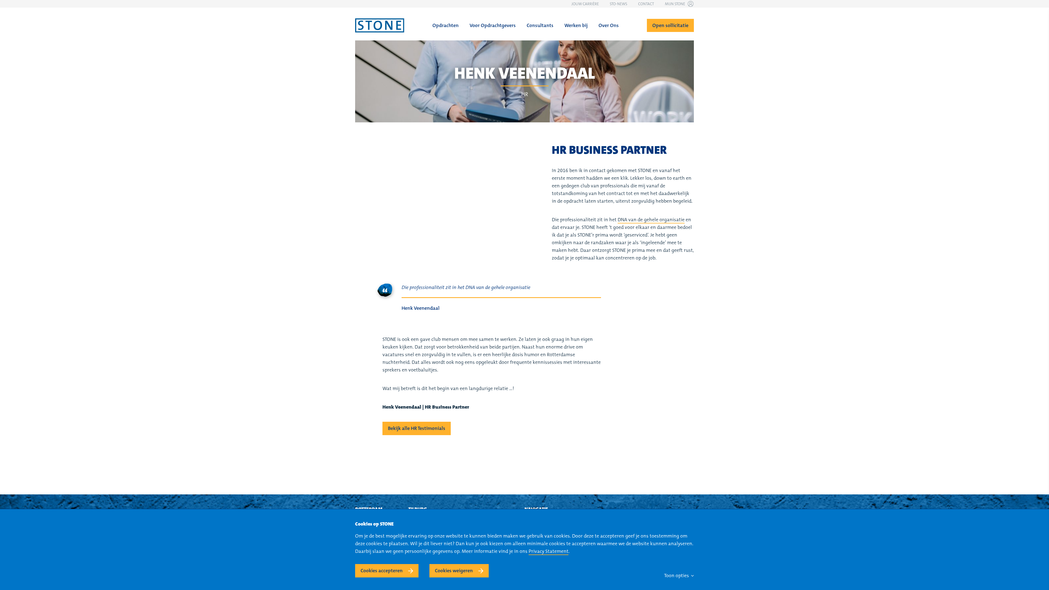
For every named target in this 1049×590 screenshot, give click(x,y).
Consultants (540, 25)
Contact (646, 3)
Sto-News (618, 3)
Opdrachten (445, 25)
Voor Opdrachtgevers (493, 25)
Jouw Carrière (585, 3)
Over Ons (609, 25)
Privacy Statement (548, 551)
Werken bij (576, 25)
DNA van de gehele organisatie (651, 219)
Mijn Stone (675, 3)
